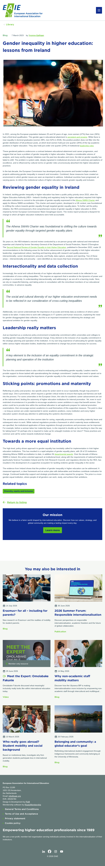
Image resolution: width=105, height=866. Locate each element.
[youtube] (61, 851)
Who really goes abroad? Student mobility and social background (22, 745)
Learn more (52, 530)
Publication (60, 631)
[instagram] (55, 851)
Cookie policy (13, 823)
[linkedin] (43, 851)
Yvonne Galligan (36, 35)
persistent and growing (77, 137)
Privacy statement (15, 818)
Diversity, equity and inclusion (18, 491)
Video (6, 697)
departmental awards (64, 454)
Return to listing (17, 502)
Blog (5, 35)
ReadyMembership (33, 805)
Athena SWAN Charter (85, 200)
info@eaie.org (15, 796)
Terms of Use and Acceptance (21, 814)
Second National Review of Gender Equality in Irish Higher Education (36, 247)
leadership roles (87, 146)
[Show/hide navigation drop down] (99, 10)
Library (10, 24)
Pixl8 (28, 802)
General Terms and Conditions (22, 809)
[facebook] (49, 851)
